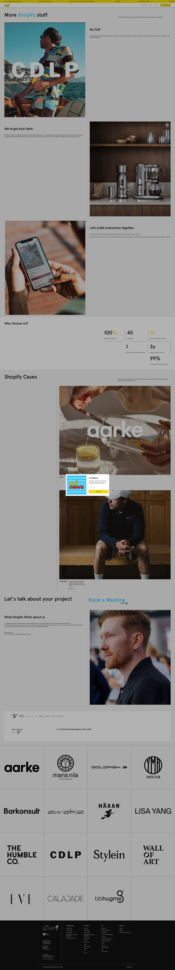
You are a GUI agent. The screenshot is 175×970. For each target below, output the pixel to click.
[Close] (107, 476)
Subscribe (98, 491)
